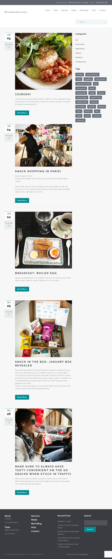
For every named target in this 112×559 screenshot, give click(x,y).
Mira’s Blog (84, 10)
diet (76, 40)
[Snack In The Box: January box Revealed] (43, 329)
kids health (80, 107)
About (47, 10)
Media (73, 10)
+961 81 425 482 (101, 2)
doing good (81, 88)
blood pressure (92, 74)
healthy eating (82, 97)
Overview (8, 519)
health (92, 93)
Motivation (79, 57)
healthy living (95, 97)
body (79, 79)
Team (55, 10)
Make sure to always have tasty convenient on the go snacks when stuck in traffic (43, 470)
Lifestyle (78, 53)
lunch (79, 111)
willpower (80, 120)
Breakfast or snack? (64, 521)
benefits (79, 74)
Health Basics (80, 49)
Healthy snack (82, 102)
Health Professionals (12, 530)
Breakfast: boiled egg (36, 273)
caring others (100, 79)
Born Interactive (82, 554)
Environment (79, 44)
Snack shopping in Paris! (38, 171)
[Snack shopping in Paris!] (43, 145)
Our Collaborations (11, 522)
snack (87, 116)
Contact (102, 10)
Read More (22, 113)
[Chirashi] (43, 61)
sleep (79, 116)
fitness (92, 88)
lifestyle (101, 107)
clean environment (83, 84)
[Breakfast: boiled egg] (43, 240)
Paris (97, 111)
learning (91, 107)
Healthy (101, 93)
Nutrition (88, 111)
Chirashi (23, 94)
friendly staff (81, 93)
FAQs (93, 10)
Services (64, 10)
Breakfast (88, 79)
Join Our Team (10, 534)
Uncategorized (80, 62)
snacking (97, 116)
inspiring (94, 102)
